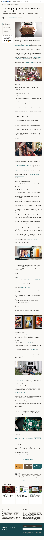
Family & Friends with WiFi (6, 27)
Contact (26, 1)
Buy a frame (14, 1)
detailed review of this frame (24, 275)
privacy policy (26, 533)
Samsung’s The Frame (33, 349)
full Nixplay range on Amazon (25, 287)
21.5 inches (25, 342)
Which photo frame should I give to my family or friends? (7, 24)
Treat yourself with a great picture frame (7, 29)
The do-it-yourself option (6, 31)
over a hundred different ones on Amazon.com (22, 45)
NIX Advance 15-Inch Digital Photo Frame (23, 170)
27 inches (30, 342)
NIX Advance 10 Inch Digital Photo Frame (23, 165)
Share (40, 17)
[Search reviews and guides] (40, 1)
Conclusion (4, 33)
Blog (5, 4)
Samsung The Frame (19, 380)
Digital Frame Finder (29, 62)
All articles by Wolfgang (21, 480)
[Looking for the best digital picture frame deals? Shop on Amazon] (7, 39)
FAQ (24, 1)
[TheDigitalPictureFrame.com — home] (6, 1)
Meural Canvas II (24, 334)
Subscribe (32, 529)
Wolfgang (6, 17)
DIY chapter (23, 441)
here (17, 277)
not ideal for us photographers (20, 392)
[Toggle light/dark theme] (42, 1)
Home (3, 4)
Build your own (19, 1)
